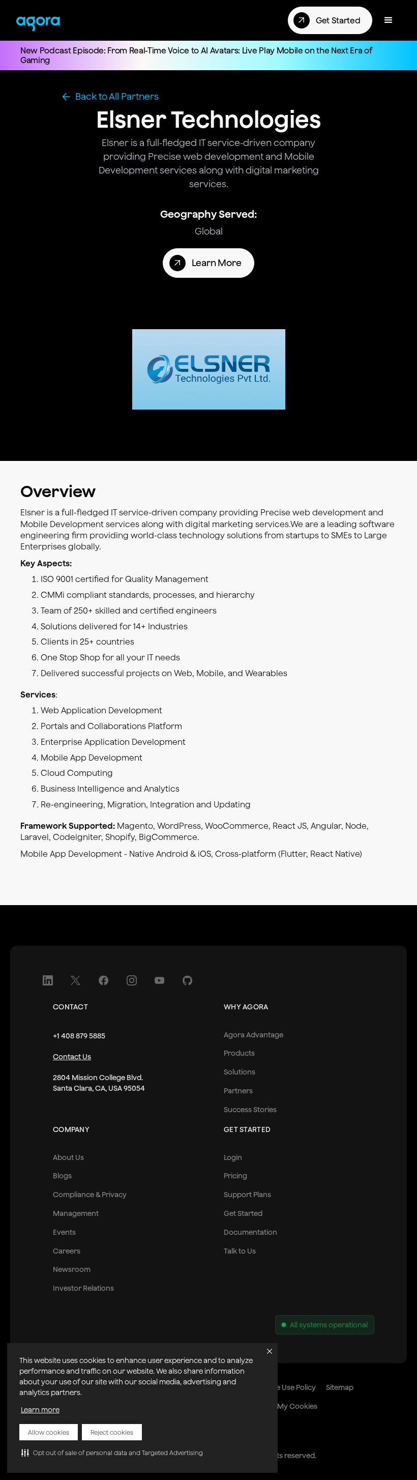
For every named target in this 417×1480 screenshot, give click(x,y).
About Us (68, 1157)
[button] (112, 1452)
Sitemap (339, 1387)
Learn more (40, 1410)
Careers (66, 1251)
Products (239, 1053)
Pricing (235, 1176)
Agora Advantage (253, 1035)
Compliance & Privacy (90, 1195)
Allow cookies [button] (48, 1432)
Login (233, 1157)
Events (64, 1232)
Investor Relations (83, 1288)
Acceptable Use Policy (279, 1387)
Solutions (239, 1072)
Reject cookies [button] (112, 1432)
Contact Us (72, 1057)
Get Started (243, 1213)
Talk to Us (240, 1251)
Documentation (250, 1232)
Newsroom (72, 1269)
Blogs (62, 1176)
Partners (238, 1091)
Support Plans (247, 1195)
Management (76, 1213)
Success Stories (250, 1110)
